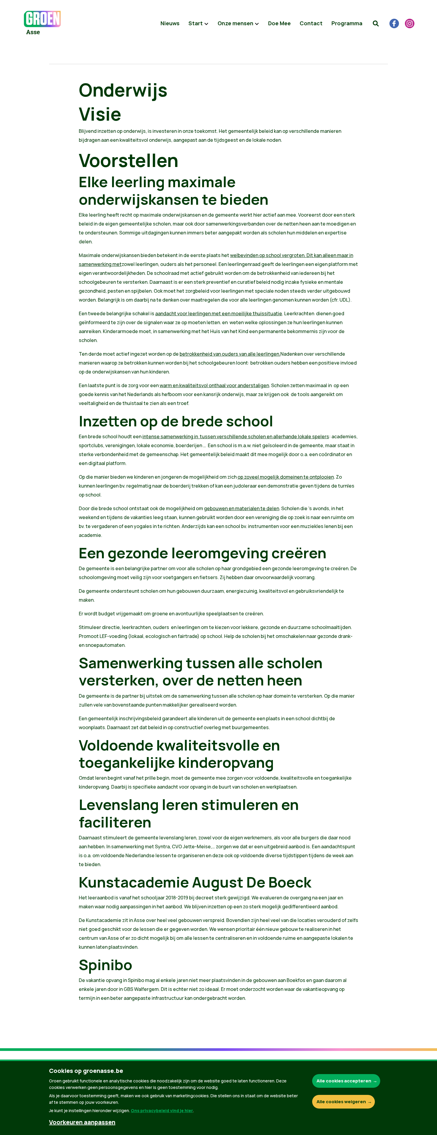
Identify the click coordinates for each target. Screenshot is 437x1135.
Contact (311, 23)
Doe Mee (279, 23)
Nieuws (170, 23)
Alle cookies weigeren (341, 1101)
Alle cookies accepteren (344, 1081)
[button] (376, 23)
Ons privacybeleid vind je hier (162, 1110)
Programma (346, 23)
